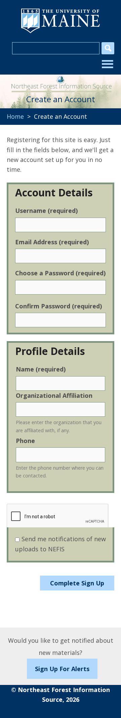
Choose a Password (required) (60, 273)
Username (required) (46, 210)
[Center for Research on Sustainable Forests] (60, 81)
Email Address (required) (52, 242)
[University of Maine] (60, 32)
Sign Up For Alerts (62, 669)
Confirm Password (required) (58, 306)
